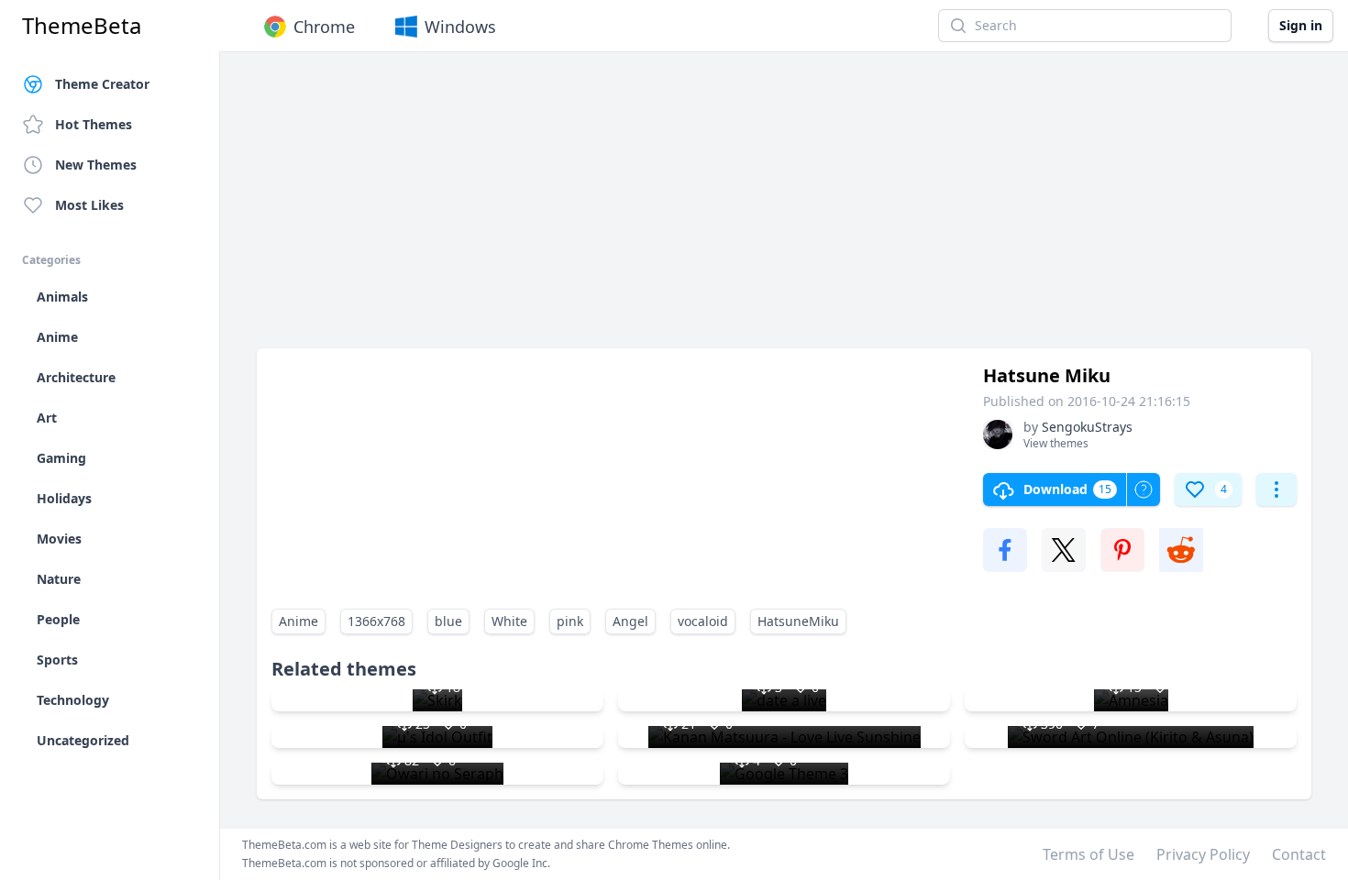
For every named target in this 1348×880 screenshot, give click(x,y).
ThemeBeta (81, 25)
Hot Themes (93, 124)
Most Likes (89, 205)
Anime (298, 621)
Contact (1299, 854)
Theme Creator (102, 84)
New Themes (96, 164)
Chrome (324, 27)
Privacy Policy (1203, 854)
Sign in (1300, 25)
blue (448, 621)
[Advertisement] (784, 209)
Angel (630, 621)
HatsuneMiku (798, 621)
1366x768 (376, 621)
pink (570, 621)
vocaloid (703, 621)
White (509, 621)
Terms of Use (1088, 854)
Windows (460, 27)
